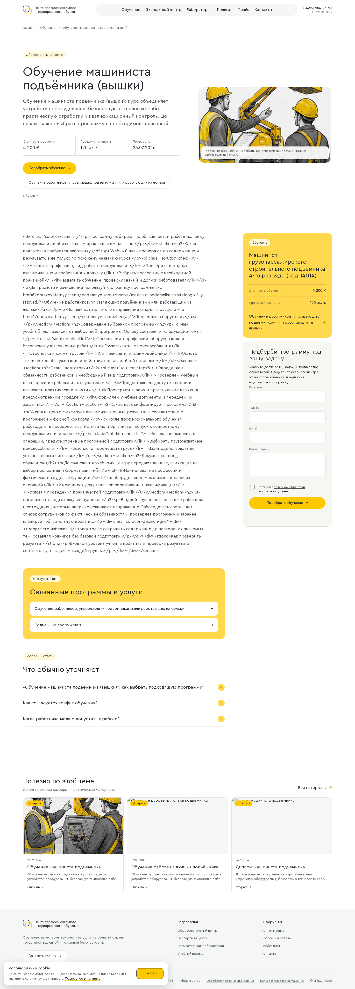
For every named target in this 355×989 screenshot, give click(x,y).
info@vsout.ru (190, 980)
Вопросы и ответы (276, 938)
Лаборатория (199, 10)
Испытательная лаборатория (201, 946)
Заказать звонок (45, 956)
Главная (28, 27)
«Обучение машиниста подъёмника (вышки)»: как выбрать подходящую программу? (113, 687)
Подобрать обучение (49, 168)
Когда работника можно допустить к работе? (71, 719)
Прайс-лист (271, 946)
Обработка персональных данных (230, 980)
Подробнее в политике (82, 978)
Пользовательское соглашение (282, 980)
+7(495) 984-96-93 (317, 8)
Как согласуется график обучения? (60, 703)
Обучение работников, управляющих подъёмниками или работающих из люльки (96, 182)
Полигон (224, 10)
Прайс (243, 10)
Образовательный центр (197, 930)
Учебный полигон (191, 953)
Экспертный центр (163, 10)
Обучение (130, 10)
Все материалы (315, 787)
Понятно (150, 973)
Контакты (263, 10)
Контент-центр (273, 930)
